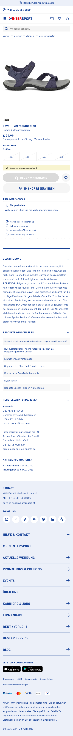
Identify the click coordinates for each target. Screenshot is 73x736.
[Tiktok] (25, 519)
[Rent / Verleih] (36, 626)
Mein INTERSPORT (17, 546)
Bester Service (16, 638)
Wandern (30, 36)
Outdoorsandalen (47, 36)
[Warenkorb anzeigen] (67, 18)
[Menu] (5, 18)
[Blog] (36, 649)
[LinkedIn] (52, 519)
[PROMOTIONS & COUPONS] (36, 569)
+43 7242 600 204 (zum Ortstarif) (20, 492)
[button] (36, 259)
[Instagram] (6, 519)
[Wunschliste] (59, 18)
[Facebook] (15, 519)
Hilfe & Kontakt (16, 535)
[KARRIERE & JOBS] (36, 603)
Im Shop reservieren (39, 188)
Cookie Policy (46, 679)
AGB (20, 679)
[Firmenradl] (36, 615)
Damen (6, 36)
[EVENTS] (36, 580)
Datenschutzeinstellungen (15, 684)
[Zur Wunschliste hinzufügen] (66, 177)
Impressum (8, 679)
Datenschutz (31, 679)
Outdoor (18, 36)
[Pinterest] (43, 519)
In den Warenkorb (34, 177)
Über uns (10, 592)
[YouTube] (34, 519)
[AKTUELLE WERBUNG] (36, 557)
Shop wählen (17, 205)
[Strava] (62, 519)
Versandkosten (42, 139)
